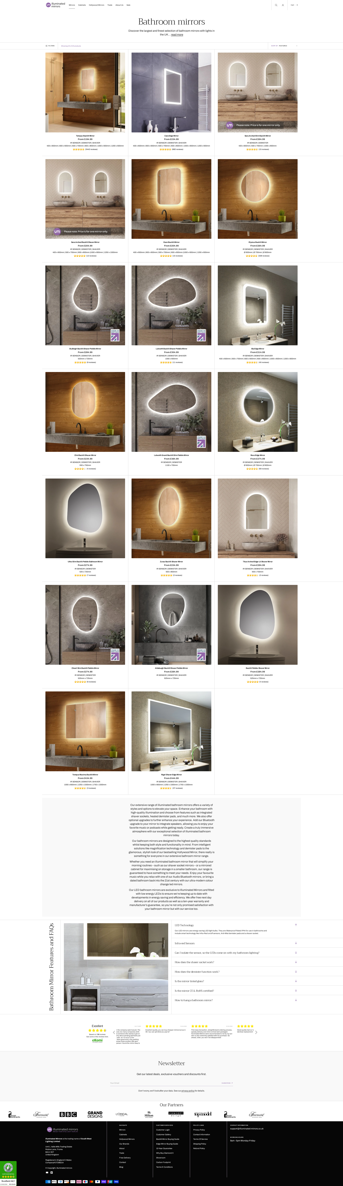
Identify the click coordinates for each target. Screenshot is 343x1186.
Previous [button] (114, 1032)
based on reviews (97, 1034)
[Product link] (85, 92)
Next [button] (256, 1032)
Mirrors (72, 5)
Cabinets (82, 5)
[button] (294, 5)
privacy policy (188, 1091)
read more (177, 34)
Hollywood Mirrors (96, 5)
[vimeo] (51, 1172)
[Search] (276, 5)
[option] (139, 1034)
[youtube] (47, 1172)
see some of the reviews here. (97, 1037)
